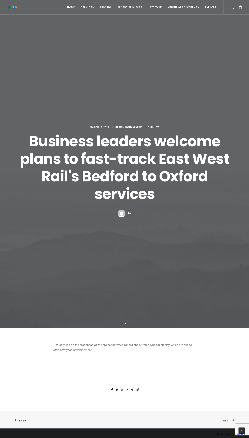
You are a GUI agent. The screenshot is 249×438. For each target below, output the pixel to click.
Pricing (105, 7)
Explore (210, 7)
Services (87, 7)
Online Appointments (183, 7)
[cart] (239, 7)
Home (71, 7)
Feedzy (240, 434)
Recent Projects (129, 7)
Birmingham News (130, 127)
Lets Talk (155, 7)
